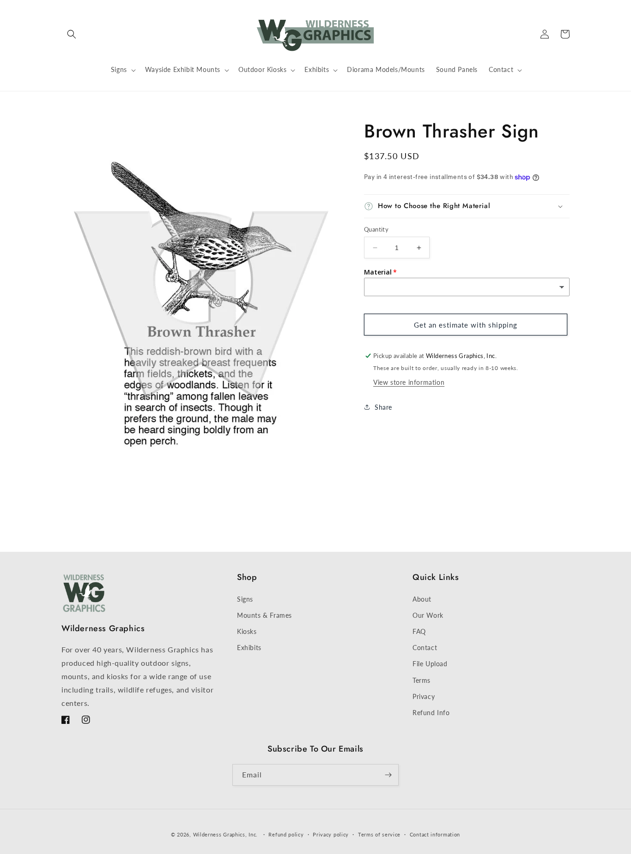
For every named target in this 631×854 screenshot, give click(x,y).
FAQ (419, 631)
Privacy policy (331, 834)
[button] (71, 34)
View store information (408, 382)
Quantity (376, 229)
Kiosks (247, 631)
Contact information (435, 834)
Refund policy (285, 834)
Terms (422, 680)
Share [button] (383, 407)
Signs (245, 599)
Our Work (428, 615)
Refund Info (431, 713)
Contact (425, 647)
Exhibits (249, 647)
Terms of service (379, 834)
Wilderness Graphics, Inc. (225, 834)
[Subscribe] (388, 775)
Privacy (424, 696)
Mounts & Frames (264, 615)
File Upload (430, 664)
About (422, 599)
